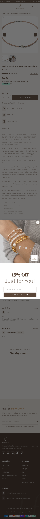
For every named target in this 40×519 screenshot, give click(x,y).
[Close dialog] (37, 222)
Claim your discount (20, 295)
